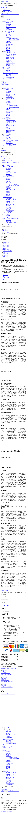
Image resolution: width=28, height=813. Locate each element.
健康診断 (8, 45)
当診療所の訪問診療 (11, 54)
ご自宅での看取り (10, 63)
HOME (5, 229)
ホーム (6, 19)
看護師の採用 (9, 75)
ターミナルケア (10, 61)
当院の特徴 (8, 24)
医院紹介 (8, 25)
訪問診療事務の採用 (11, 77)
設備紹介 (8, 28)
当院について (8, 21)
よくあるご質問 (10, 58)
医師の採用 (8, 74)
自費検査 (8, 47)
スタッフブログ (10, 71)
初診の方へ (8, 32)
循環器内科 (8, 42)
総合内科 (8, 34)
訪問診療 (7, 51)
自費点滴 (8, 50)
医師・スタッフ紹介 (11, 27)
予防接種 (8, 48)
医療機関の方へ (10, 64)
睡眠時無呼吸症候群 (13, 38)
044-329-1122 (4, 7)
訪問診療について (10, 52)
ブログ (6, 68)
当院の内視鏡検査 (10, 44)
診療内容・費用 (10, 55)
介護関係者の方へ (10, 65)
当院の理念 (8, 22)
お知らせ (7, 67)
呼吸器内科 (8, 37)
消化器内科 (8, 35)
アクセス (7, 78)
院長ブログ (8, 70)
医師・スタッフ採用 (10, 73)
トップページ (6, 727)
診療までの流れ (10, 57)
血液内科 (8, 41)
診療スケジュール (7, 746)
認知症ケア (8, 60)
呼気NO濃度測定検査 (14, 40)
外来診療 (8, 31)
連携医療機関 (9, 29)
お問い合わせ (6, 747)
